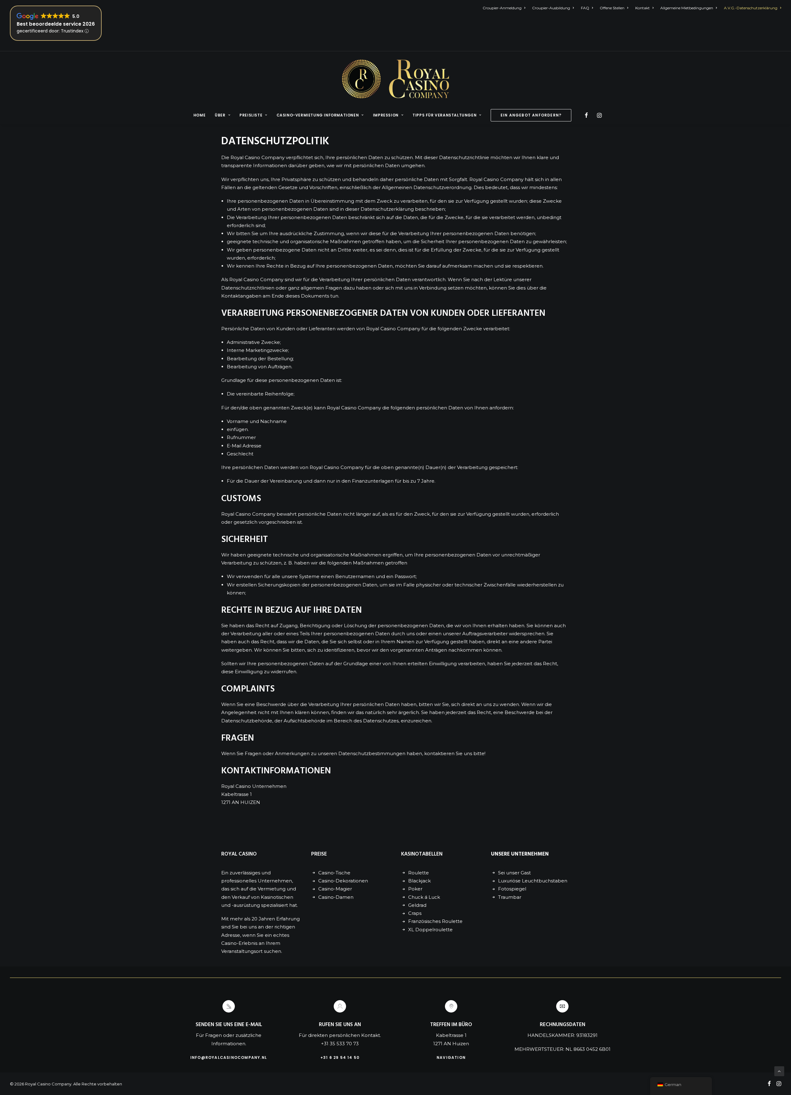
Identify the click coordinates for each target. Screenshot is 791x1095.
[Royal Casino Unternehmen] (395, 79)
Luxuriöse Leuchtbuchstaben (532, 881)
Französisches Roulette (435, 921)
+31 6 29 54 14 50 (339, 1057)
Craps (414, 913)
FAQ (585, 8)
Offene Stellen (612, 8)
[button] (587, 115)
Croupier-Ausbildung (551, 8)
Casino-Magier (335, 889)
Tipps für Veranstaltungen (444, 115)
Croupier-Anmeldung (502, 8)
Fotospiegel (512, 889)
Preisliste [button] (250, 115)
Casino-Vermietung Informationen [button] (318, 115)
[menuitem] (505, 8)
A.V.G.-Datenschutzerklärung (750, 8)
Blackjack (419, 881)
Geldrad (417, 905)
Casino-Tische (334, 873)
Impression (386, 115)
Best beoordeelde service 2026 (56, 24)
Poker (415, 889)
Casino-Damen (335, 897)
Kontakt (642, 8)
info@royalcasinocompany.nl (228, 1057)
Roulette (418, 873)
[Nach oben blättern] (779, 1071)
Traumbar (509, 897)
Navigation (451, 1057)
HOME (199, 115)
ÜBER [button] (220, 115)
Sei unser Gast (514, 873)
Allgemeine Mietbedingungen (686, 8)
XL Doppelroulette (430, 929)
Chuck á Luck (424, 897)
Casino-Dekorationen (343, 881)
